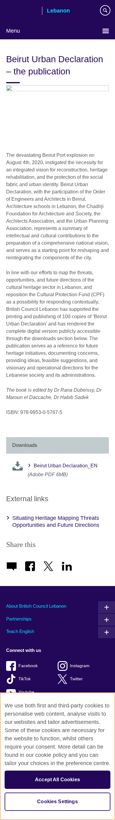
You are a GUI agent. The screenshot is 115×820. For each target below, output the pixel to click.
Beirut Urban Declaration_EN (66, 465)
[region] (57, 756)
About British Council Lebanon (36, 606)
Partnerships (19, 618)
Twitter (76, 679)
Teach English (20, 631)
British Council (21, 11)
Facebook (28, 666)
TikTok (24, 679)
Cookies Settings (57, 801)
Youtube (26, 692)
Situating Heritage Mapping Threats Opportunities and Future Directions (55, 521)
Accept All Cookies (57, 779)
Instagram (80, 666)
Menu (13, 31)
